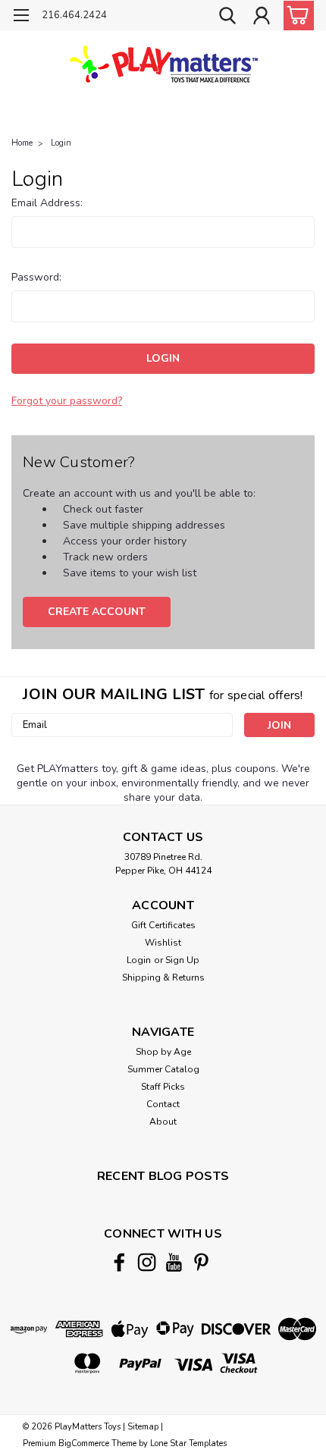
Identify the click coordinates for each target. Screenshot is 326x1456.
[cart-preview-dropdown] (295, 15)
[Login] (261, 17)
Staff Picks (163, 1087)
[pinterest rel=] (201, 1262)
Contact (163, 1104)
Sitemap (142, 1426)
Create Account (97, 611)
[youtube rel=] (174, 1262)
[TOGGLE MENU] (21, 17)
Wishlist (163, 943)
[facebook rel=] (119, 1262)
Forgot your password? (66, 401)
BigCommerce (83, 1443)
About (163, 1122)
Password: (36, 277)
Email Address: (47, 203)
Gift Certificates (163, 925)
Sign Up (182, 960)
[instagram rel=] (146, 1262)
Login (61, 143)
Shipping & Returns (163, 977)
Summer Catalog (163, 1069)
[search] (227, 17)
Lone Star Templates (188, 1443)
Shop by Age (163, 1052)
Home (22, 143)
